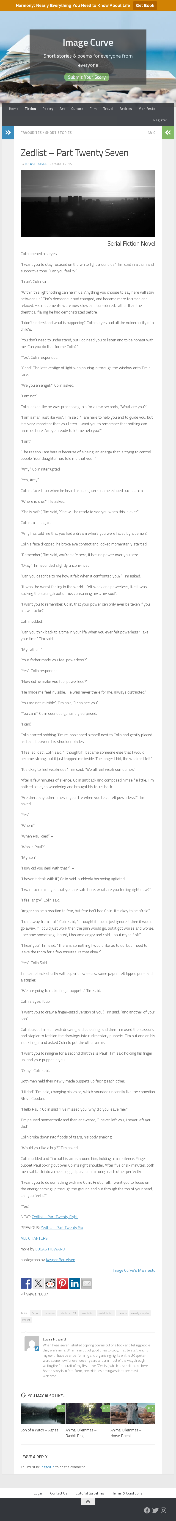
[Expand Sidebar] (8, 132)
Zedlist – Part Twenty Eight (55, 1217)
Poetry (47, 108)
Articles (126, 108)
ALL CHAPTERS (34, 1238)
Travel (108, 108)
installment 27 (67, 1313)
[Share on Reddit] (50, 1283)
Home (13, 108)
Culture (77, 108)
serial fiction (106, 1313)
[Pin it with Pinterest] (62, 1283)
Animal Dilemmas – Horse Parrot (126, 1433)
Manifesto (146, 108)
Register (160, 120)
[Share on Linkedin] (74, 1283)
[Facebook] (147, 1510)
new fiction (87, 1313)
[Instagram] (163, 1510)
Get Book (145, 5)
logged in (47, 1467)
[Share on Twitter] (38, 1283)
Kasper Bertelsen (60, 1260)
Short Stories (58, 132)
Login (38, 1493)
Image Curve (88, 42)
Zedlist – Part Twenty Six (62, 1227)
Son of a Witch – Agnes (39, 1430)
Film (93, 108)
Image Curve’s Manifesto (134, 1270)
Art (62, 108)
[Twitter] (155, 1510)
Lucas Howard (36, 163)
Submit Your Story (87, 77)
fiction (35, 1313)
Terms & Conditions (127, 1493)
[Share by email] (86, 1283)
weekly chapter (140, 1313)
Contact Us (58, 1493)
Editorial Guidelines (90, 1493)
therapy (122, 1313)
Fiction (30, 108)
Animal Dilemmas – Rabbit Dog (81, 1433)
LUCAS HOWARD (50, 1249)
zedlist (26, 1320)
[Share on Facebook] (26, 1283)
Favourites (31, 132)
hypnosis (49, 1313)
